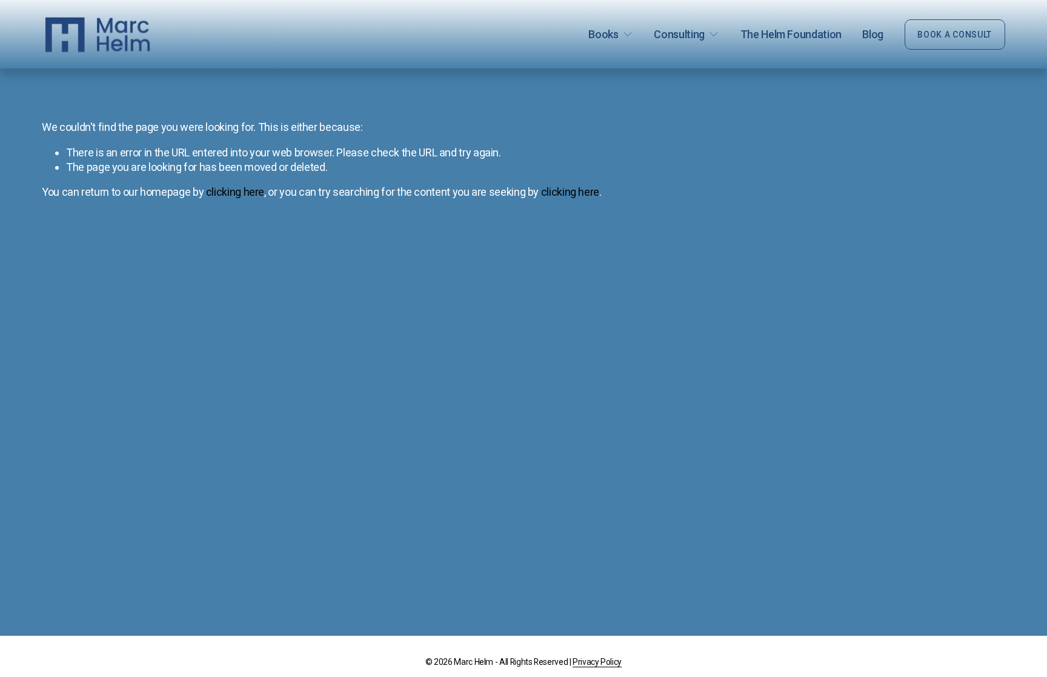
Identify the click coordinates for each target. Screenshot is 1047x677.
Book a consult (954, 34)
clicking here (235, 191)
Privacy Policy (597, 662)
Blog (872, 34)
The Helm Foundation (791, 34)
